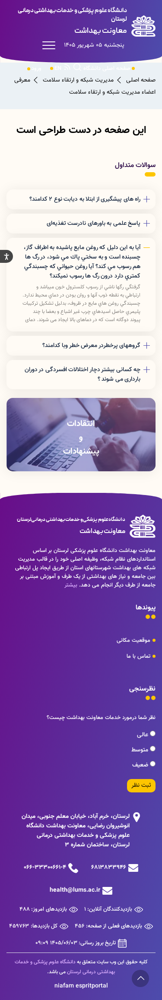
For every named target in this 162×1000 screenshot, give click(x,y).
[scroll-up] (140, 978)
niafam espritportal (81, 986)
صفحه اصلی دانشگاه (106, 68)
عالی (143, 735)
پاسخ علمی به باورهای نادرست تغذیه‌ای (94, 223)
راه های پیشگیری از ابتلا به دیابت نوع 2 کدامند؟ (85, 199)
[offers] (81, 434)
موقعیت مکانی (133, 640)
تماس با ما (138, 656)
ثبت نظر (141, 785)
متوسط (140, 750)
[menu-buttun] (51, 45)
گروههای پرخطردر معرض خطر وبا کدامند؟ (91, 345)
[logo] (81, 21)
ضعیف (141, 765)
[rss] (67, 69)
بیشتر (70, 585)
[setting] (6, 256)
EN (57, 68)
